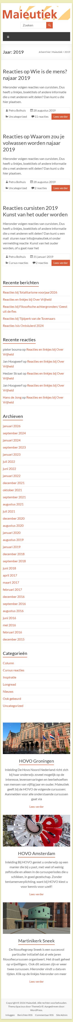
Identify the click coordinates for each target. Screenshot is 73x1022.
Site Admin (62, 1015)
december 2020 (14, 518)
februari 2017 (12, 589)
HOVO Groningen (36, 761)
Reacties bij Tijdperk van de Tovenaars (29, 318)
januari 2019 (11, 547)
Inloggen (10, 1015)
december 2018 (14, 554)
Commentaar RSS (44, 1015)
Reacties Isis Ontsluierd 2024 (23, 325)
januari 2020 (11, 532)
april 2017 (10, 575)
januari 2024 (11, 440)
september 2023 (14, 447)
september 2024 (14, 433)
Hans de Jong (12, 397)
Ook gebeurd (12, 698)
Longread (9, 684)
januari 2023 (11, 454)
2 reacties (41, 188)
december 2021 (14, 483)
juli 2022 (9, 461)
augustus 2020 (13, 525)
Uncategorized (18, 116)
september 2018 (14, 561)
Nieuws (8, 691)
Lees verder (61, 116)
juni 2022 (9, 468)
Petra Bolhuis (17, 110)
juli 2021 (9, 511)
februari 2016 (12, 632)
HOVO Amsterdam (36, 853)
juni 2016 (9, 618)
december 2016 (14, 596)
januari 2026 (11, 426)
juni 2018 (9, 568)
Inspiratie (9, 677)
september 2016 (14, 604)
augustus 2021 (13, 504)
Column (8, 663)
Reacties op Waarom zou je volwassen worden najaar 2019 (33, 143)
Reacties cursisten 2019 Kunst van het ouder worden (35, 211)
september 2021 (14, 497)
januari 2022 (11, 476)
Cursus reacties (18, 262)
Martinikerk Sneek (36, 940)
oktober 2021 (12, 490)
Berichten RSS (24, 1015)
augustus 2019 (13, 540)
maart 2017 (11, 582)
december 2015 (14, 639)
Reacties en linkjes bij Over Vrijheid (27, 299)
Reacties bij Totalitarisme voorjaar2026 (30, 292)
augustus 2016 (13, 611)
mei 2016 (9, 625)
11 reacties (41, 116)
